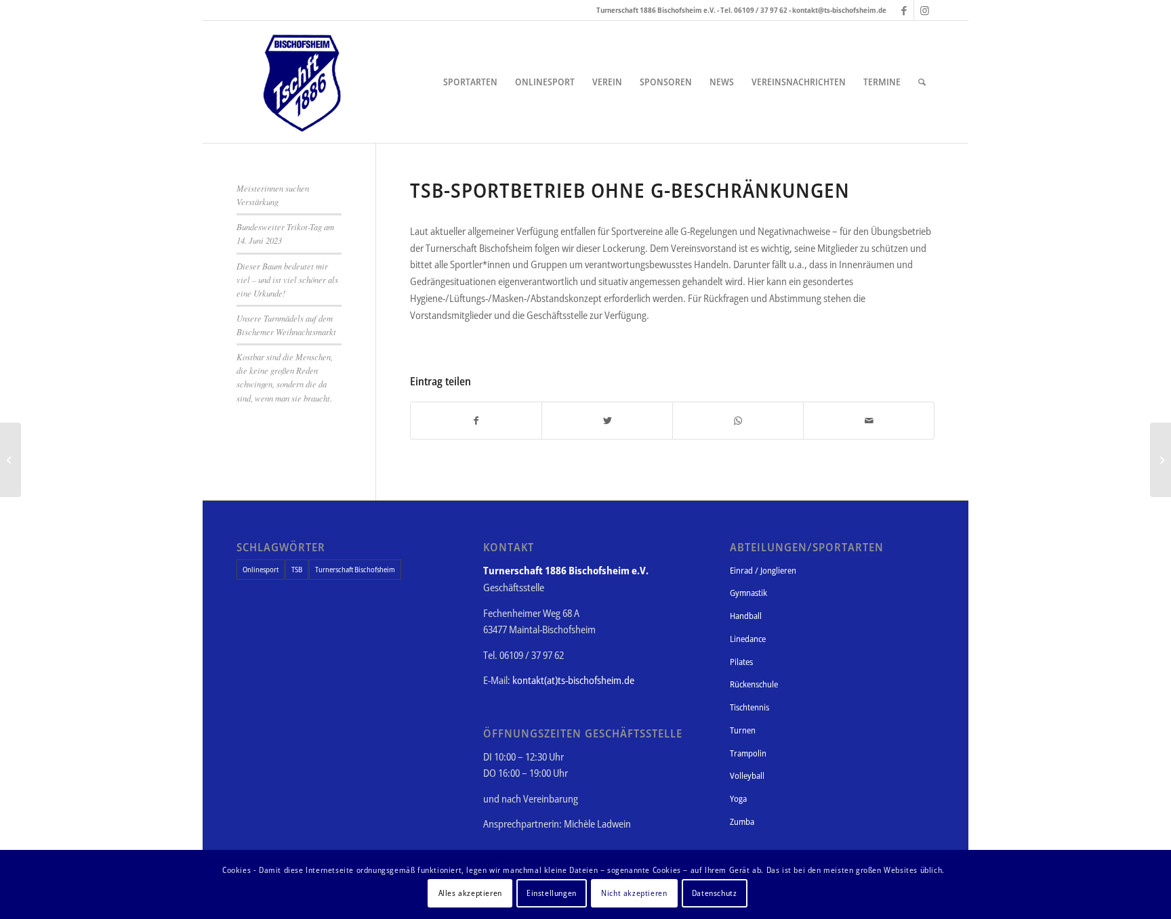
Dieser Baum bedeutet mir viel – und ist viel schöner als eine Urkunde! (287, 279)
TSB (296, 569)
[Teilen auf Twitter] (607, 421)
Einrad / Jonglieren (763, 570)
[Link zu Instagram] (924, 10)
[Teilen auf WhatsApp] (738, 421)
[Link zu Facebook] (903, 10)
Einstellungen (552, 893)
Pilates (741, 662)
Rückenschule (754, 684)
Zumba (742, 821)
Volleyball (747, 775)
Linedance (748, 639)
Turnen (743, 730)
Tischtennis (749, 707)
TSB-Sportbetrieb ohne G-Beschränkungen (630, 190)
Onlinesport (261, 569)
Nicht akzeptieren (634, 893)
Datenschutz (714, 893)
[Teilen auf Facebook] (476, 421)
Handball (746, 616)
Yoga (738, 798)
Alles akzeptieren (470, 893)
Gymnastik (748, 592)
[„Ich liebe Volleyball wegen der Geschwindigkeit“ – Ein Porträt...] (10, 460)
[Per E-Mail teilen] (869, 421)
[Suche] (921, 82)
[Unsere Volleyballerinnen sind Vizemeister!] (1160, 460)
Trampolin (748, 753)
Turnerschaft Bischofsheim (355, 569)
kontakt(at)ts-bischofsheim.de (573, 680)
